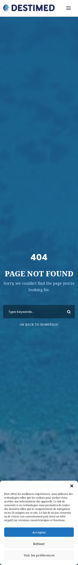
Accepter (39, 532)
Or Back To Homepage (39, 324)
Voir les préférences (39, 555)
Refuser (39, 544)
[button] (72, 486)
